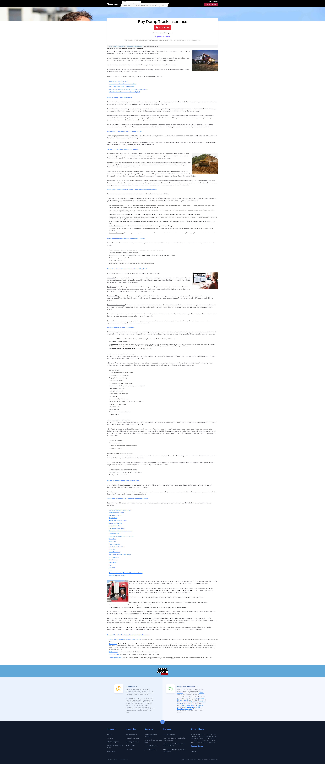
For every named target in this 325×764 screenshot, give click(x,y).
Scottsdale (199, 705)
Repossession (113, 562)
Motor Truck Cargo (114, 552)
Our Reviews (111, 751)
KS (200, 736)
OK (203, 740)
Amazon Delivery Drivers (116, 512)
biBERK (201, 693)
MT (201, 738)
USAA (186, 709)
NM (194, 740)
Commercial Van (114, 533)
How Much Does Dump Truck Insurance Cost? (122, 84)
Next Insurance (196, 702)
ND (206, 738)
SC (212, 740)
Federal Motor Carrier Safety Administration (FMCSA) (125, 639)
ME (213, 736)
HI (195, 751)
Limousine (112, 549)
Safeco (192, 705)
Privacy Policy (123, 759)
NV (211, 738)
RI (210, 740)
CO (202, 734)
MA (207, 736)
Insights (155, 5)
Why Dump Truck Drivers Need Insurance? (121, 86)
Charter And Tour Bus (115, 523)
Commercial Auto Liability (117, 528)
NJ (192, 740)
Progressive (186, 705)
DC (207, 734)
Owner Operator (114, 557)
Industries (126, 5)
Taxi (110, 565)
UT (197, 742)
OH (200, 740)
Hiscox (201, 698)
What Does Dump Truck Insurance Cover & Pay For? (124, 92)
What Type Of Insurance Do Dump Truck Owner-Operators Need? (128, 89)
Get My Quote (211, 4)
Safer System (113, 644)
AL (192, 734)
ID (192, 736)
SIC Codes (129, 749)
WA (204, 742)
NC (203, 738)
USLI (190, 709)
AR (194, 734)
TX (194, 742)
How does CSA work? (115, 657)
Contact (110, 738)
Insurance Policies (141, 5)
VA (199, 742)
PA (208, 740)
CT (204, 734)
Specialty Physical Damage (117, 575)
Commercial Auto (114, 526)
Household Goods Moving (116, 547)
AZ (197, 734)
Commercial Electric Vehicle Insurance (120, 531)
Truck (110, 570)
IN (198, 736)
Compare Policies (169, 734)
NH (214, 738)
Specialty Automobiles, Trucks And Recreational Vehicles (126, 573)
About (164, 5)
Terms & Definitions (151, 746)
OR (205, 740)
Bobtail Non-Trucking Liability (118, 520)
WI (207, 742)
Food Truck (112, 541)
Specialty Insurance (132, 742)
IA (194, 736)
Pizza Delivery (113, 560)
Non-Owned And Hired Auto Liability (120, 554)
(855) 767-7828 (163, 37)
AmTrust (180, 693)
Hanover (196, 698)
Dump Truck (112, 539)
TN (192, 742)
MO (195, 738)
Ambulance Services (115, 515)
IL (195, 736)
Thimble (198, 707)
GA (215, 734)
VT (201, 742)
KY (202, 736)
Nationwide (187, 702)
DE (210, 734)
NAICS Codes (130, 745)
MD (210, 736)
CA (199, 734)
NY (197, 740)
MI (215, 736)
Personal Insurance (132, 738)
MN (192, 738)
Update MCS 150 (114, 654)
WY (214, 742)
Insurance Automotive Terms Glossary (120, 510)
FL (212, 734)
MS (198, 738)
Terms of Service (112, 759)
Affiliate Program (113, 742)
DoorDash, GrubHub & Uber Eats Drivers (121, 536)
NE (209, 738)
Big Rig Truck (113, 518)
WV (210, 742)
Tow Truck (112, 567)
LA (204, 736)
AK (192, 751)
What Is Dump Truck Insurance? (118, 81)
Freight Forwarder (114, 544)
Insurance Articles (151, 749)
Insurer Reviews (131, 734)
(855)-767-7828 (213, 1)
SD (215, 740)
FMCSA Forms (113, 652)
